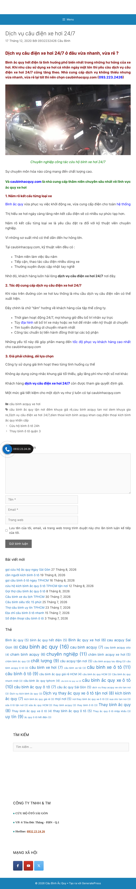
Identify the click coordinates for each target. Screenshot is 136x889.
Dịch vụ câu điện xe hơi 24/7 (29, 415)
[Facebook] (17, 866)
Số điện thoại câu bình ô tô (24, 618)
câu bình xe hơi (46, 667)
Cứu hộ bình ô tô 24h (24, 426)
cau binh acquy (86, 647)
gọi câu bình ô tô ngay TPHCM (27, 580)
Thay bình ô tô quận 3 (25, 431)
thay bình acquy (64, 705)
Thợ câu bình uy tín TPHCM (24, 607)
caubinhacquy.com (25, 182)
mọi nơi (63, 699)
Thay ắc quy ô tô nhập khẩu (112, 711)
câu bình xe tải (75, 667)
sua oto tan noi (120, 699)
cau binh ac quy (44, 647)
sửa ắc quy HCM (40, 705)
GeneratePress (91, 883)
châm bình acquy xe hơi (109, 654)
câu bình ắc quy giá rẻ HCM (60, 674)
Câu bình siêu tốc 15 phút (23, 602)
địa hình (27, 322)
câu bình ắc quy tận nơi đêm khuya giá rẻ (40, 409)
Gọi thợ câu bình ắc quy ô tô (25, 591)
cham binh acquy (27, 654)
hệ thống (124, 204)
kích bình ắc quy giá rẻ (39, 699)
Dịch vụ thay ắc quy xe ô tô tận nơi (78, 693)
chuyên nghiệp (66, 654)
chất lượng (45, 660)
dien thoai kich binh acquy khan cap (76, 415)
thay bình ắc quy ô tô (72, 711)
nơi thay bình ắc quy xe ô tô (90, 699)
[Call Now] (7, 448)
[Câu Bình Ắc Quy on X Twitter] (39, 866)
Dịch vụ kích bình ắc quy (26, 693)
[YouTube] (28, 866)
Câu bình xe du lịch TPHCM (24, 597)
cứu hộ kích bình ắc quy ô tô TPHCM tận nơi (36, 586)
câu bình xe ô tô (109, 667)
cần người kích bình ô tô (22, 575)
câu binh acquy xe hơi (24, 404)
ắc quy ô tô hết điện (37, 717)
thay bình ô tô (87, 705)
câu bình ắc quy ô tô (35, 687)
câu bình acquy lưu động (109, 661)
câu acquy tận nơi (76, 661)
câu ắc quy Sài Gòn (74, 687)
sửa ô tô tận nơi (16, 705)
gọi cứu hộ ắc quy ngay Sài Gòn (27, 569)
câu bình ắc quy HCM (97, 674)
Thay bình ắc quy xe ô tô (32, 711)
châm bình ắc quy (17, 661)
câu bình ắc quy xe (71, 681)
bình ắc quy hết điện (48, 640)
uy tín (14, 716)
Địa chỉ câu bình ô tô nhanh (24, 613)
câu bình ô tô (21, 673)
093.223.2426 (111, 77)
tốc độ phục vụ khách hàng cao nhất (102, 342)
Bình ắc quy (14, 204)
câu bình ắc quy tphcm (42, 680)
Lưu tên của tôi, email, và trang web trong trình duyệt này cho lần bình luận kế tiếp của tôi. (70, 530)
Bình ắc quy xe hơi (87, 640)
